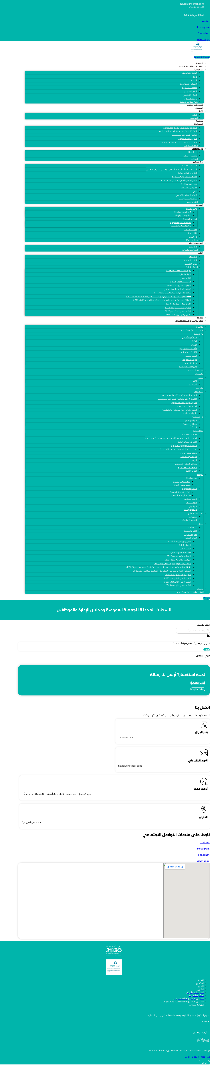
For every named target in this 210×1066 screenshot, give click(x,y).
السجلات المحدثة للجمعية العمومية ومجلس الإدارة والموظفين (171, 169)
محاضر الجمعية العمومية (181, 226)
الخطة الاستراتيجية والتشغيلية (184, 177)
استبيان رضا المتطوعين (187, 139)
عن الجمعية (198, 69)
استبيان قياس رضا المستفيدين (184, 135)
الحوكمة (199, 205)
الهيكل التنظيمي (190, 95)
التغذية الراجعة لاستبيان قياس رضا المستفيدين (177, 131)
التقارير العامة (192, 202)
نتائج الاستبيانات (191, 145)
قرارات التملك (191, 233)
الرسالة (194, 80)
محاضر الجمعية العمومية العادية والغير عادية (179, 180)
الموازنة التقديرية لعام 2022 (179, 285)
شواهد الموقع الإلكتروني (186, 195)
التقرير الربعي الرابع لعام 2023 (179, 314)
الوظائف (194, 159)
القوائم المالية (192, 267)
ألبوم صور (194, 118)
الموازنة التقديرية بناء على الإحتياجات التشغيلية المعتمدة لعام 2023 (162, 300)
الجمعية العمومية (190, 219)
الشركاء (200, 318)
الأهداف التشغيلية (189, 88)
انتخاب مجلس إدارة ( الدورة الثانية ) (189, 321)
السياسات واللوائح (189, 166)
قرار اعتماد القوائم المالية (180, 282)
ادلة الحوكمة (198, 162)
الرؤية (195, 77)
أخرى (195, 191)
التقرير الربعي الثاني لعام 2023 (178, 308)
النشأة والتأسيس (189, 73)
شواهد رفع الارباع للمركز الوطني (177, 289)
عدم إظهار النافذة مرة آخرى (197, 1057)
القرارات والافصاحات (189, 188)
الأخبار (201, 111)
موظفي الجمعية (190, 156)
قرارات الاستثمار (190, 229)
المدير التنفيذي (190, 91)
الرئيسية (199, 63)
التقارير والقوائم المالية (187, 173)
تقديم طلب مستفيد (195, 105)
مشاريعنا (199, 121)
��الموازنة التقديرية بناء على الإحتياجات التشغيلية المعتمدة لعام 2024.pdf (158, 296)
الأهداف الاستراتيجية (188, 84)
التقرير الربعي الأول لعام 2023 (178, 304)
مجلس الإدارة (191, 209)
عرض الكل (192, 257)
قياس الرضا (198, 124)
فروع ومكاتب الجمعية (189, 102)
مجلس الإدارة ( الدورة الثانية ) (191, 66)
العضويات (199, 108)
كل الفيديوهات (191, 240)
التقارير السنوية (190, 260)
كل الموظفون (197, 149)
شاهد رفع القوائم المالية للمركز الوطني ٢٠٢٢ (172, 293)
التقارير (200, 253)
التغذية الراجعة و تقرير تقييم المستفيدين (180, 128)
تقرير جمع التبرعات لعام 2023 (178, 271)
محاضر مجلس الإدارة (189, 184)
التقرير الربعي (185, 278)
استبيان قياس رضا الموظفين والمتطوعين (179, 142)
